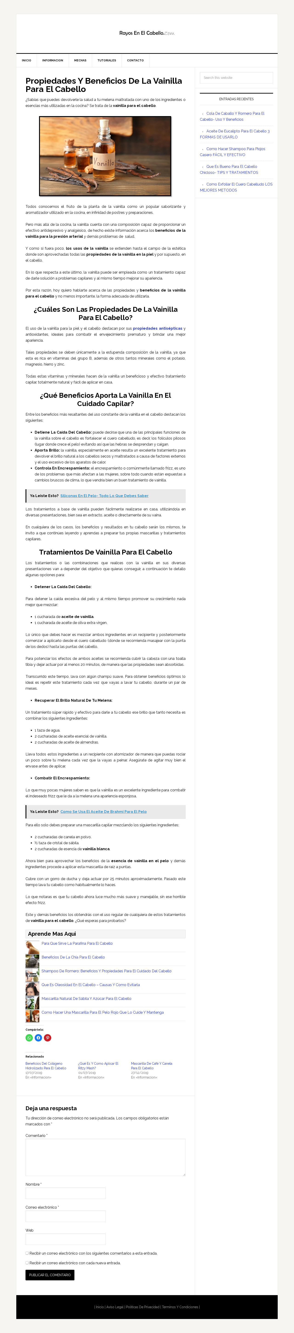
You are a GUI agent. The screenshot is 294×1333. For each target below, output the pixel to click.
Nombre (33, 1184)
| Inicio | (99, 1307)
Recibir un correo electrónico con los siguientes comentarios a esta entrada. (93, 1253)
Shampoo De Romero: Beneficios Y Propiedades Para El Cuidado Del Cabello (107, 971)
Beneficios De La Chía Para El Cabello (73, 957)
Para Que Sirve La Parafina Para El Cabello (77, 943)
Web (29, 1230)
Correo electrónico (42, 1207)
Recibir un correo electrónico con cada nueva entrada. (75, 1263)
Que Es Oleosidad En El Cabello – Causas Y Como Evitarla (91, 985)
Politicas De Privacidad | (143, 1307)
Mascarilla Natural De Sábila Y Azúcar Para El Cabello (86, 998)
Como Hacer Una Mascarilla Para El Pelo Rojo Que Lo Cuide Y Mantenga (103, 1012)
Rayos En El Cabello (147, 33)
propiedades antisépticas (157, 328)
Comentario (36, 1135)
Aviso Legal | (116, 1307)
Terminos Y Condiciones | (181, 1307)
